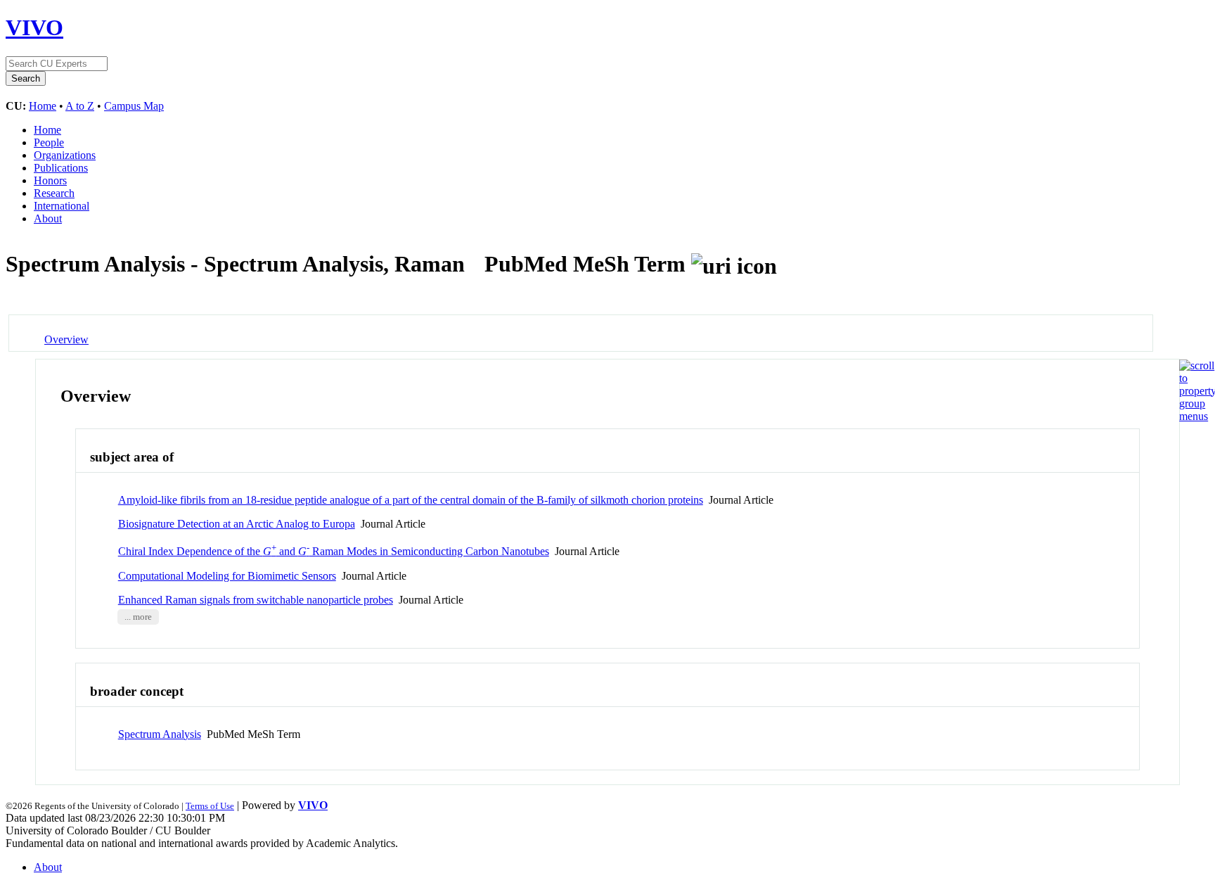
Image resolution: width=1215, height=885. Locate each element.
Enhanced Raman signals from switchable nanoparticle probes (255, 600)
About (48, 218)
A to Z (79, 106)
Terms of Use (210, 806)
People (49, 142)
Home (42, 106)
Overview (66, 339)
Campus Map (134, 106)
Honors (50, 180)
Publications (61, 168)
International (61, 206)
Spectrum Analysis (159, 734)
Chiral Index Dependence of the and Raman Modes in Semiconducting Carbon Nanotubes (333, 551)
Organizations (65, 155)
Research (54, 193)
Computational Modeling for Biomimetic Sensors (227, 576)
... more (138, 617)
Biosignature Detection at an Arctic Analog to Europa (236, 524)
